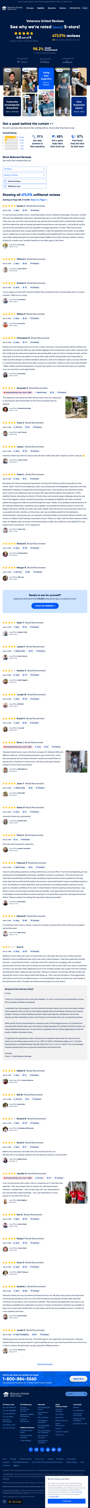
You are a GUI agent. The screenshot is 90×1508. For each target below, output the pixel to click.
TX (26, 287)
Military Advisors (61, 1421)
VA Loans (30, 8)
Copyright (6, 1462)
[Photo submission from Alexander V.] (76, 407)
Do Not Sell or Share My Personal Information (47, 1462)
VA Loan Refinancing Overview (24, 1409)
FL (26, 479)
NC (26, 951)
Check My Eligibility (44, 606)
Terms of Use (39, 1459)
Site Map (13, 1459)
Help (82, 1462)
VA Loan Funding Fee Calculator (44, 1432)
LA (16, 839)
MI (31, 788)
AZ (26, 318)
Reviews (63, 8)
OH (26, 210)
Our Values (59, 1414)
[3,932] (11, 146)
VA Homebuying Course (44, 1408)
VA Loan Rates (8, 1417)
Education (52, 8)
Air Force (19, 427)
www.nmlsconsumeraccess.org (73, 1470)
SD (28, 427)
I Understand (66, 1501)
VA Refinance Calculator (43, 1442)
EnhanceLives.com (80, 1424)
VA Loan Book (43, 1417)
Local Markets (78, 1411)
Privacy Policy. (54, 1496)
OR (26, 699)
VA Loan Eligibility (9, 1411)
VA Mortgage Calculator (42, 1422)
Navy (17, 210)
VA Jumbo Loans (9, 1425)
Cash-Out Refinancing (24, 1420)
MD (26, 1291)
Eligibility (40, 8)
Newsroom (59, 1417)
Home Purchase (14, 181)
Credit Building (25, 1441)
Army (17, 287)
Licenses (50, 1459)
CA (53, 392)
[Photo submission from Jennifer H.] (76, 1192)
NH (26, 920)
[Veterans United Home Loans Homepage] (12, 8)
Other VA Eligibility (22, 1334)
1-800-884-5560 (74, 8)
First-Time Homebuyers (7, 1421)
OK (26, 548)
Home (5, 1459)
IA (28, 1099)
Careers (58, 1429)
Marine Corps (41, 392)
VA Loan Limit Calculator (43, 1437)
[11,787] (11, 143)
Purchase (35, 210)
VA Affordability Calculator (43, 1427)
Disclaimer (60, 1459)
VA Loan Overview (9, 1407)
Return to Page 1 (38, 200)
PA (26, 627)
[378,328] (11, 137)
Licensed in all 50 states (11, 1490)
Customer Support (62, 1432)
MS (28, 572)
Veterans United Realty (26, 1431)
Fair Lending (71, 1459)
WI (25, 723)
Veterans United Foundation (79, 1420)
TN (26, 451)
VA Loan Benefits (9, 1414)
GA (26, 263)
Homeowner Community (77, 1415)
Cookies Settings (71, 1462)
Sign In (85, 8)
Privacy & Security (25, 1459)
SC (50, 1178)
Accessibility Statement (21, 1462)
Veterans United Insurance (26, 1436)
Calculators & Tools (43, 1413)
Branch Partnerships (60, 1425)
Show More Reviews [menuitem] (45, 1364)
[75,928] (11, 140)
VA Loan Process (9, 1428)
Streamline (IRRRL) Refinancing (27, 1415)
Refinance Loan (14, 186)
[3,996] (11, 148)
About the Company (59, 1410)
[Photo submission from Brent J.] (76, 761)
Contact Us (59, 1435)
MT (35, 1334)
